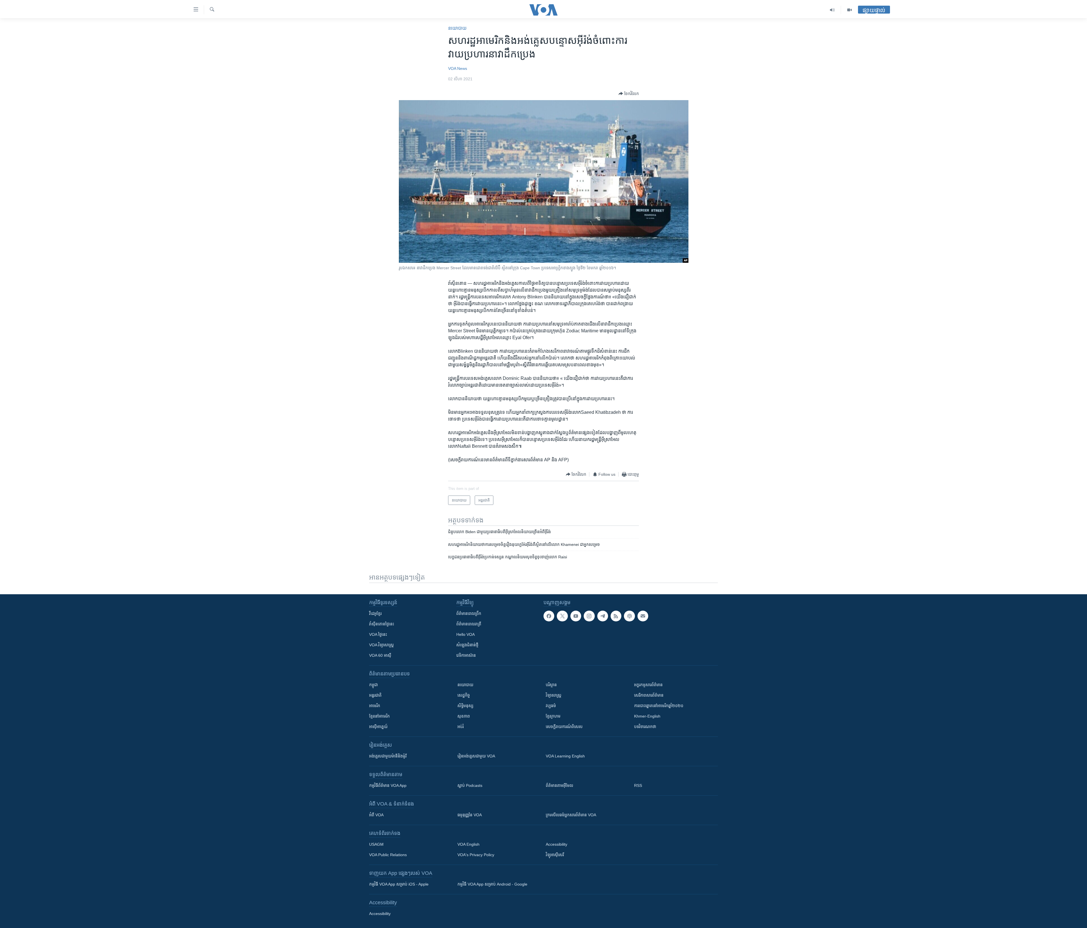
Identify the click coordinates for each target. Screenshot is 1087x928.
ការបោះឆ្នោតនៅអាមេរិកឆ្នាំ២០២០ (658, 705)
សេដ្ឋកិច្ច (463, 695)
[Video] (849, 10)
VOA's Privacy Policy (475, 854)
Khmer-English (647, 716)
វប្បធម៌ (551, 705)
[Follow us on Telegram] (602, 616)
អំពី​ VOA (376, 815)
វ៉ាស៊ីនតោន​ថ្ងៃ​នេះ (381, 624)
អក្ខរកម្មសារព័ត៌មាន (648, 684)
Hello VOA (465, 634)
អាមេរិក (374, 705)
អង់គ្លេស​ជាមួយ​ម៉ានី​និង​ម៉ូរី (387, 756)
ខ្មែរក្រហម (553, 716)
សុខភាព (463, 716)
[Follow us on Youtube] (575, 616)
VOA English (468, 844)
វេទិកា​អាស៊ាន (466, 655)
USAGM (376, 844)
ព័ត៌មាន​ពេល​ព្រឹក (468, 613)
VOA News (457, 68)
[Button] (629, 93)
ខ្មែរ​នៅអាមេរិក (379, 716)
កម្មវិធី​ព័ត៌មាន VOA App (387, 785)
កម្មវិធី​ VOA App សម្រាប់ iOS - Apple (399, 884)
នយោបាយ (457, 28)
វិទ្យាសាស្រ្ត (553, 695)
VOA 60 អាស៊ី (380, 655)
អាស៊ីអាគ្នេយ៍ (378, 726)
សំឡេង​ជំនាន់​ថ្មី (467, 645)
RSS (638, 785)
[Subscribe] (642, 616)
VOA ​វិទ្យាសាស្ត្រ (381, 645)
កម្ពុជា (373, 684)
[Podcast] (629, 616)
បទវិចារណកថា (645, 726)
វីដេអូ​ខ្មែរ (375, 613)
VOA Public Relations (388, 854)
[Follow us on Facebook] (549, 616)
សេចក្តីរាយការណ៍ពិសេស (564, 726)
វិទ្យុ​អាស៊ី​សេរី (555, 854)
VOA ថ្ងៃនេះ (378, 634)
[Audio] (832, 10)
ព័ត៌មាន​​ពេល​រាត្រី (468, 624)
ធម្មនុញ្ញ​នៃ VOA (469, 815)
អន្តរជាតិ (375, 695)
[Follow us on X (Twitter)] (562, 616)
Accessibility (556, 844)
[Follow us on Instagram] (589, 616)
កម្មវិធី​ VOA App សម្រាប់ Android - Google (492, 884)
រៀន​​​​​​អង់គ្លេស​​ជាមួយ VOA (476, 756)
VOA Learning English (565, 756)
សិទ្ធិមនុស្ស (465, 705)
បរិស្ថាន (551, 684)
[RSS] (616, 616)
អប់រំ (460, 726)
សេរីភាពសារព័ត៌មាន (649, 695)
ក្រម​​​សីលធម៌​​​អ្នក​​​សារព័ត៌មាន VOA (571, 815)
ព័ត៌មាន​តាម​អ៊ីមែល (559, 785)
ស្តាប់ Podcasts (469, 785)
